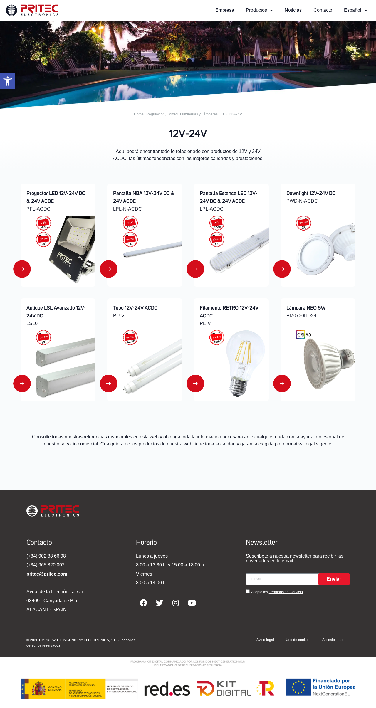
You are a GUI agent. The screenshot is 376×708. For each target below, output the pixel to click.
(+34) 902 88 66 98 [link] (46, 556)
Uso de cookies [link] (298, 640)
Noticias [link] (293, 10)
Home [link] (139, 114)
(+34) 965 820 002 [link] (45, 564)
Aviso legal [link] (265, 640)
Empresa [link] (224, 10)
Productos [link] (256, 10)
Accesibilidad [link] (333, 640)
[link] (7, 81)
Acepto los (277, 592)
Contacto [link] (322, 10)
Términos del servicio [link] (286, 592)
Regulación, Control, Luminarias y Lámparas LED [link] (186, 114)
